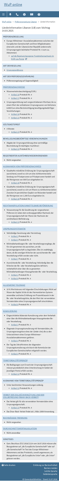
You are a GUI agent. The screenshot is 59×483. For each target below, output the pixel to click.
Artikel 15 (15, 407)
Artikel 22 (15, 149)
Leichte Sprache (50, 471)
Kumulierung (10, 311)
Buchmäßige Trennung (15, 417)
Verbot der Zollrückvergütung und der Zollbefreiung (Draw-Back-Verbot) (23, 396)
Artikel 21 (15, 117)
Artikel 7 (14, 258)
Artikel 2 (14, 236)
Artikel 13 (15, 222)
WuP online (13, 4)
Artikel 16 (15, 94)
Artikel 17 (15, 98)
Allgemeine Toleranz (14, 285)
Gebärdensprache (50, 473)
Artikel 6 (14, 278)
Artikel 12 (15, 373)
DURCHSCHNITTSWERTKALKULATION (20, 428)
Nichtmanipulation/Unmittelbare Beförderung (28, 205)
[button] (3, 14)
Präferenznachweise (14, 87)
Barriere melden (50, 468)
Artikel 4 (14, 340)
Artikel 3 (14, 324)
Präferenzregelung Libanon (26, 21)
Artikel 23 (15, 131)
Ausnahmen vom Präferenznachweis (22, 166)
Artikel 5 (14, 239)
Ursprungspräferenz (15, 69)
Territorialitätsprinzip (15, 360)
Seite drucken (9, 465)
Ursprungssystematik (14, 228)
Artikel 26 (15, 182)
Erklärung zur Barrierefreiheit (45, 465)
